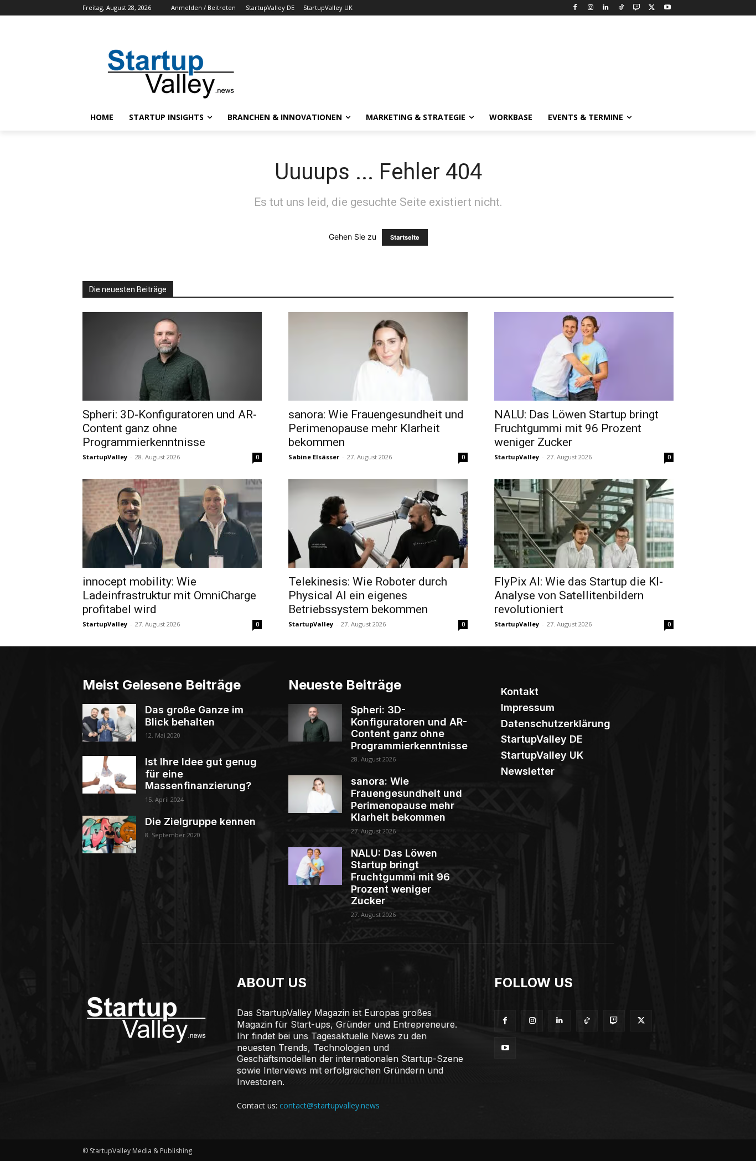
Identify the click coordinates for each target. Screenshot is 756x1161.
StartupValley (104, 457)
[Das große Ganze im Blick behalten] (109, 723)
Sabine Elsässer (313, 457)
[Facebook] (574, 8)
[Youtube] (667, 8)
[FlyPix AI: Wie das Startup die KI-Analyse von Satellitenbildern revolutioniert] (584, 523)
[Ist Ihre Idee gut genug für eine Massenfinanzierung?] (109, 775)
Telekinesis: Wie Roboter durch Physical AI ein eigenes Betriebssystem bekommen (367, 595)
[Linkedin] (605, 8)
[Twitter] (651, 8)
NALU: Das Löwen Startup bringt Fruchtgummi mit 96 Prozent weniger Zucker (576, 428)
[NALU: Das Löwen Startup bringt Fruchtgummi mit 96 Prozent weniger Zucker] (584, 356)
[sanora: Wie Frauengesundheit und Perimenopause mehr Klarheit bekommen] (378, 356)
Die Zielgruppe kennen (200, 821)
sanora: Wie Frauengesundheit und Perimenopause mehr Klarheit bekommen (376, 428)
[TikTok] (621, 8)
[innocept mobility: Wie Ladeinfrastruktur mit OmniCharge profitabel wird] (172, 523)
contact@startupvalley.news (329, 1105)
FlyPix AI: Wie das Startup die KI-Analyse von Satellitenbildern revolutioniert (578, 595)
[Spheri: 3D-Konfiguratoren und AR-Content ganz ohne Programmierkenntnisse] (172, 356)
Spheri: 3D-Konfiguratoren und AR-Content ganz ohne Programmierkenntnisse (169, 428)
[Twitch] (636, 8)
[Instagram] (590, 8)
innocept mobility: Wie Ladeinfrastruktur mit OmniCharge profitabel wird (169, 595)
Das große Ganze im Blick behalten (194, 716)
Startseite (405, 237)
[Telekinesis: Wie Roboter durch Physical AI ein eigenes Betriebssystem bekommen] (378, 523)
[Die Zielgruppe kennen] (109, 834)
